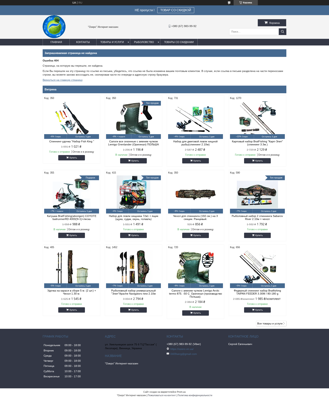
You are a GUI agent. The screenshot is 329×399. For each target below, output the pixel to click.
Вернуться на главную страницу (63, 79)
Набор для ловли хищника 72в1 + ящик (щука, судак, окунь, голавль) (133, 217)
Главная (56, 42)
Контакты (83, 42)
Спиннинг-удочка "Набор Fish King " (71, 141)
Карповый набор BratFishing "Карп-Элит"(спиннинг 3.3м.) (257, 143)
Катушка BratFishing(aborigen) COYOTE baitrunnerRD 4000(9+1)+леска (71, 217)
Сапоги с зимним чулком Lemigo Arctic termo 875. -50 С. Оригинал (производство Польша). (195, 293)
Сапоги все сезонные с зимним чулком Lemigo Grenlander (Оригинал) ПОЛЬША (133, 143)
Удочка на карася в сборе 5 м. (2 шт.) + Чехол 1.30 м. (71, 292)
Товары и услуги (112, 42)
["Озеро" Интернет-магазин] (54, 37)
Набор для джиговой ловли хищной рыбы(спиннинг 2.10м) (195, 143)
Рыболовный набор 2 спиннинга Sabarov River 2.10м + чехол (257, 217)
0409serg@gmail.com (183, 353)
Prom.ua (181, 392)
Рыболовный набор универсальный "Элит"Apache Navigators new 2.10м (133, 292)
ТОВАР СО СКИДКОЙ (175, 10)
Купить (73, 157)
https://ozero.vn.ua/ (182, 348)
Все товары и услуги (270, 323)
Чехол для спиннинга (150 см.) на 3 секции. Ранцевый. (195, 217)
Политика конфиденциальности (195, 395)
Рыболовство (144, 42)
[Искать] (282, 31)
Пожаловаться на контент (162, 395)
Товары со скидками (179, 42)
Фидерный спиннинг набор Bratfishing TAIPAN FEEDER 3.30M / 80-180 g (257, 292)
